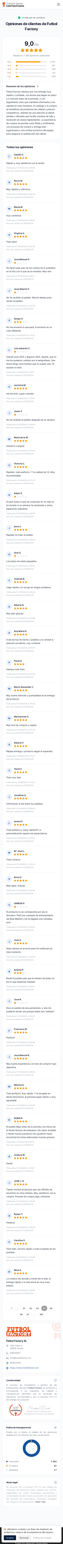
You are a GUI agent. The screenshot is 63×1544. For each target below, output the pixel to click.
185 (41, 1314)
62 (31, 1308)
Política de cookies (42, 1538)
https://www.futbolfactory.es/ (24, 1368)
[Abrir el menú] (58, 4)
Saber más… (41, 1502)
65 (51, 1308)
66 (21, 1314)
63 (37, 1308)
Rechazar (24, 1538)
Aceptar (10, 1538)
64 (44, 1308)
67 (28, 1314)
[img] (37, 86)
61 (24, 1308)
